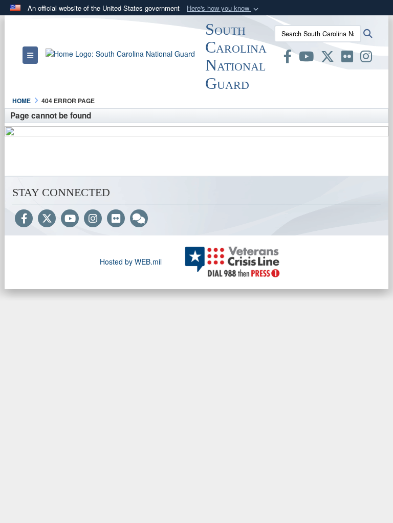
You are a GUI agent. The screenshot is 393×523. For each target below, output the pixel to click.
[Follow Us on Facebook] (24, 219)
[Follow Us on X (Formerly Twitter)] (47, 219)
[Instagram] (93, 219)
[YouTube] (70, 219)
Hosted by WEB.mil (131, 261)
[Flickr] (116, 219)
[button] (223, 8)
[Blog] (139, 219)
